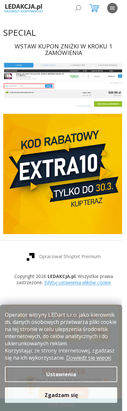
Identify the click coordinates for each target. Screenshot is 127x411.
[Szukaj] (78, 8)
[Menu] (112, 8)
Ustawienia (61, 374)
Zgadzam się (61, 395)
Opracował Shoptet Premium (67, 249)
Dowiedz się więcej (88, 357)
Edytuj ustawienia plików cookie (75, 276)
